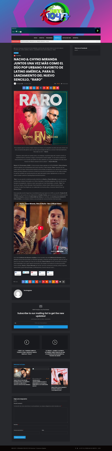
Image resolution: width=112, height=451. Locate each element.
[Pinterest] (44, 87)
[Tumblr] (40, 87)
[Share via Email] (60, 281)
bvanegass (19, 83)
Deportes (75, 37)
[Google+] (30, 87)
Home (16, 48)
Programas (49, 37)
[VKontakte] (50, 87)
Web (43, 430)
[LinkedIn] (34, 87)
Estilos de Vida (67, 37)
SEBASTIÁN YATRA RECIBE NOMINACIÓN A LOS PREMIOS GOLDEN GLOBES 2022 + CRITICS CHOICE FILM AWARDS (22, 382)
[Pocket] (57, 87)
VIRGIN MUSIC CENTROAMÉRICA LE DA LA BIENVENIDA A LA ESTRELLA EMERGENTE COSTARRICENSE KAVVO (40, 383)
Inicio (35, 37)
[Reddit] (47, 87)
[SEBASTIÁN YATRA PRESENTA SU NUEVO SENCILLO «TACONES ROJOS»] (59, 376)
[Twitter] (27, 87)
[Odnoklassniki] (54, 87)
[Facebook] (24, 87)
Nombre (16, 424)
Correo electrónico (19, 430)
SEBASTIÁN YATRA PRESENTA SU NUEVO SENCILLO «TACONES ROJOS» (58, 389)
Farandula (57, 37)
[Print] (63, 281)
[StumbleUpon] (37, 87)
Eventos (41, 37)
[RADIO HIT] (56, 13)
